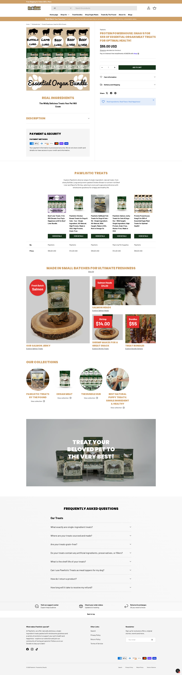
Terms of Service (97, 643)
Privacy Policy (95, 635)
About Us (122, 15)
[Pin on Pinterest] (115, 93)
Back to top (91, 614)
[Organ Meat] (64, 379)
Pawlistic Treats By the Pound (37, 395)
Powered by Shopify (41, 667)
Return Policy (95, 639)
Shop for (64, 15)
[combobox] (94, 8)
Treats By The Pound (108, 15)
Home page (54, 15)
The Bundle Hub (35, 24)
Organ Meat (64, 394)
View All (91, 272)
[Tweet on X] (107, 93)
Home (27, 24)
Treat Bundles (77, 15)
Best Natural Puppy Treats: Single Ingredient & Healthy (117, 398)
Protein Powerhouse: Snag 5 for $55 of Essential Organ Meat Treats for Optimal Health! (54, 24)
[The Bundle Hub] (91, 379)
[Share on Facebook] (111, 93)
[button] (154, 8)
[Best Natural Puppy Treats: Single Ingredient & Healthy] (117, 379)
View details (57, 236)
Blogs (130, 15)
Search (93, 631)
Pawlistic (103, 30)
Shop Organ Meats (91, 15)
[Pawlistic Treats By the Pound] (37, 379)
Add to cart (137, 67)
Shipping (103, 50)
